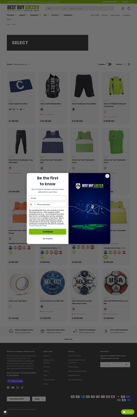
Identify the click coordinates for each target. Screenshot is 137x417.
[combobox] (32, 204)
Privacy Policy (34, 226)
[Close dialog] (107, 176)
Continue (48, 231)
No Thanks (47, 238)
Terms (44, 226)
